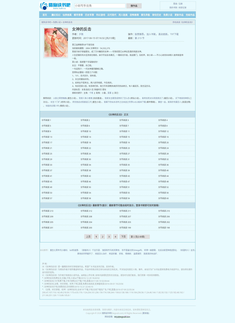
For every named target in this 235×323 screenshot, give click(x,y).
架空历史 (156, 14)
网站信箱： (109, 316)
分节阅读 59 (124, 198)
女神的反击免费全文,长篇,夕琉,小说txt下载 (62, 278)
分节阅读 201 (47, 227)
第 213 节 (139, 38)
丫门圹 (57, 102)
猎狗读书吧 (46, 22)
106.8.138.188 (122, 292)
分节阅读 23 (124, 148)
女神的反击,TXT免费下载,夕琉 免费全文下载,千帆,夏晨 (67, 281)
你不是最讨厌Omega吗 (132, 250)
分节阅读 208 (86, 216)
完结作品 (190, 14)
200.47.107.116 (49, 292)
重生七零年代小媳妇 (58, 250)
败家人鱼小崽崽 (85, 98)
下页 (123, 236)
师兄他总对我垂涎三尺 (82, 102)
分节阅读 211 (125, 211)
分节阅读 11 (124, 131)
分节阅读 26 (86, 153)
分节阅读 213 (47, 211)
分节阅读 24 (163, 148)
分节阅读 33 (47, 164)
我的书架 (173, 7)
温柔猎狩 (137, 253)
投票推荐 (139, 34)
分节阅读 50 (86, 187)
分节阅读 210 (164, 211)
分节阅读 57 (47, 198)
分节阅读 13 (47, 137)
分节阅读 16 (163, 137)
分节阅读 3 (124, 120)
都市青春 (78, 14)
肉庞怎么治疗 (101, 253)
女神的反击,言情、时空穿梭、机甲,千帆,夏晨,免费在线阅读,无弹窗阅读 (74, 283)
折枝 (121, 253)
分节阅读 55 (124, 192)
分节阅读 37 (47, 170)
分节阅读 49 (47, 187)
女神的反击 (67, 22)
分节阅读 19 (124, 142)
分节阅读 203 (125, 222)
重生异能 (145, 14)
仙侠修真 (67, 14)
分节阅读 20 (163, 142)
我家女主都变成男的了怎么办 (117, 98)
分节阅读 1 (46, 120)
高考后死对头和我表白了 (152, 98)
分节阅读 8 (163, 125)
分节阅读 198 (164, 227)
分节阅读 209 (47, 216)
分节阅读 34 (86, 164)
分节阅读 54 (86, 192)
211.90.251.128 (49, 295)
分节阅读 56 (163, 192)
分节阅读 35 (124, 164)
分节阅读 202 (164, 222)
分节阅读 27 (124, 153)
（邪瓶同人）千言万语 (90, 250)
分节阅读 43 (124, 176)
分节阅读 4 (163, 120)
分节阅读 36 (163, 164)
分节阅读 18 (86, 142)
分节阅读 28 (163, 153)
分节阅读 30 (86, 159)
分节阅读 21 (47, 148)
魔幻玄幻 (55, 14)
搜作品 (134, 5)
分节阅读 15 (124, 137)
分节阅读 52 (163, 187)
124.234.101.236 (91, 292)
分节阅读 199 (125, 227)
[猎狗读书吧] (55, 6)
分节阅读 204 (86, 222)
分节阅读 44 (163, 176)
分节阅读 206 (164, 216)
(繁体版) (145, 313)
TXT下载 (174, 34)
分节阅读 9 (46, 131)
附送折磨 (113, 253)
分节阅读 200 (86, 227)
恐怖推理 (134, 14)
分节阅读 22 (86, 148)
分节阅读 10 (86, 131)
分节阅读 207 (125, 216)
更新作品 (179, 14)
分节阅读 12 (163, 131)
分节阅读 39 (124, 170)
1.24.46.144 (150, 292)
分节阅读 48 (163, 181)
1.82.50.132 (162, 292)
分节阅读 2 (85, 120)
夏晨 (109, 93)
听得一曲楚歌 (150, 250)
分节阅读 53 (47, 192)
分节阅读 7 (124, 125)
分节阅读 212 (86, 211)
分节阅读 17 (47, 142)
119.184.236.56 (137, 292)
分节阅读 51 (124, 187)
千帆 (91, 93)
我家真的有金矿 (150, 253)
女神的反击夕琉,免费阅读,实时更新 (59, 286)
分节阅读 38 (86, 170)
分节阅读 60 (163, 198)
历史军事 (89, 14)
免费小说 (167, 14)
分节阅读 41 (47, 176)
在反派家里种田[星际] (167, 250)
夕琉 (81, 34)
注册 (181, 3)
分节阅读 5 (46, 125)
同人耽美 (123, 14)
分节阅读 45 (47, 181)
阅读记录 (182, 7)
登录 (175, 3)
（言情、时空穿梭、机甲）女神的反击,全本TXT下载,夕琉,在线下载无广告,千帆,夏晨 (79, 289)
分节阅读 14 (86, 137)
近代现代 (111, 14)
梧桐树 (128, 253)
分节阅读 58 (86, 198)
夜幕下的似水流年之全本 (114, 102)
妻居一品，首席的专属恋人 (169, 102)
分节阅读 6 (85, 125)
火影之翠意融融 (60, 98)
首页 (45, 14)
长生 (52, 102)
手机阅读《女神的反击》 (183, 22)
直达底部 (162, 34)
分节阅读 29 (47, 159)
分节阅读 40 (163, 170)
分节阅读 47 (124, 181)
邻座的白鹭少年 (52, 105)
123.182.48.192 (176, 292)
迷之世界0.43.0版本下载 (135, 102)
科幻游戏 (100, 14)
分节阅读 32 (163, 159)
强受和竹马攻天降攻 (110, 250)
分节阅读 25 (47, 153)
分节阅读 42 (86, 176)
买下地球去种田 (182, 98)
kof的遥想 (74, 250)
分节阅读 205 (47, 222)
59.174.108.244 (107, 292)
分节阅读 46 (86, 181)
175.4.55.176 (76, 292)
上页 (88, 236)
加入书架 (151, 34)
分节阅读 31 (124, 159)
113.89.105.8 (63, 295)
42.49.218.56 (63, 292)
